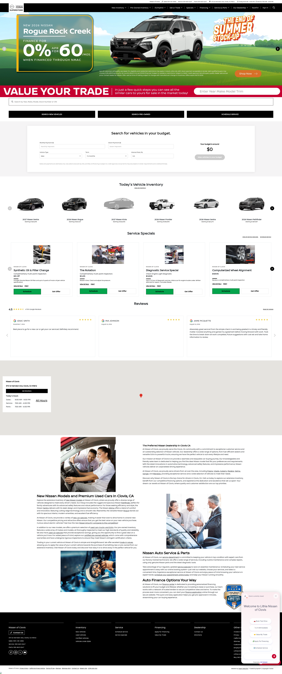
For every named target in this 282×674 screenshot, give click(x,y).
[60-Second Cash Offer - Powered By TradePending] (141, 91)
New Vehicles (80, 632)
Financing (160, 627)
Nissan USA (83, 668)
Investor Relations (240, 632)
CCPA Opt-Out (92, 668)
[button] (141, 396)
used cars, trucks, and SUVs (101, 527)
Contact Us (18, 632)
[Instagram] (15, 652)
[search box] (141, 100)
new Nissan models (74, 500)
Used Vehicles (81, 635)
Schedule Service (265, 237)
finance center (168, 584)
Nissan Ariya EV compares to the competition (98, 523)
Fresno (210, 471)
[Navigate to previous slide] (1, 48)
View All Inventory (140, 188)
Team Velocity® (243, 668)
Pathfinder (125, 503)
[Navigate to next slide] (280, 48)
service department (170, 557)
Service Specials (121, 635)
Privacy (236, 635)
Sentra (46, 508)
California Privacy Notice (37, 668)
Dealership (200, 627)
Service (119, 627)
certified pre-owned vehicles (96, 535)
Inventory (81, 627)
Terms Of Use (50, 668)
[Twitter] (20, 652)
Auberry (223, 471)
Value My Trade (160, 635)
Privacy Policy (24, 668)
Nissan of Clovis (14, 668)
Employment (238, 648)
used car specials (55, 532)
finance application (193, 592)
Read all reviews (268, 309)
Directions (198, 635)
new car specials (80, 517)
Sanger (146, 474)
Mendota (157, 474)
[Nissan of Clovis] (16, 7)
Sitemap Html (66, 668)
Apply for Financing (162, 632)
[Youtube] (25, 652)
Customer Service (240, 644)
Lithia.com (238, 654)
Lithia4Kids (238, 651)
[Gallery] (141, 48)
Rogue (126, 510)
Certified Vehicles (82, 638)
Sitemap (237, 641)
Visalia (216, 471)
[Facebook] (11, 652)
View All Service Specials (250, 237)
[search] (274, 7)
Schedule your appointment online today (171, 575)
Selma (237, 471)
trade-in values (126, 542)
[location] (209, 2)
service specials (184, 567)
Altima (111, 508)
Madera (231, 471)
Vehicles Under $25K (83, 641)
